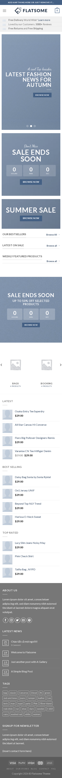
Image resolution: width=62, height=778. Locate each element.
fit (41, 692)
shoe (24, 708)
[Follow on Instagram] (11, 620)
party (28, 703)
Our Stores (22, 768)
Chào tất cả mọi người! (24, 641)
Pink (36, 703)
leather (41, 698)
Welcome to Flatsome (23, 652)
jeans (22, 698)
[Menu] (4, 11)
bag (5, 692)
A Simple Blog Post (22, 671)
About (10, 768)
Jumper (31, 698)
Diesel (34, 692)
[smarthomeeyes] (31, 10)
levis (5, 703)
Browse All (51, 234)
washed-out (16, 714)
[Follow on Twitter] (17, 620)
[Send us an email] (23, 620)
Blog (34, 768)
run (17, 708)
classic (13, 692)
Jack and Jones (10, 698)
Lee (49, 698)
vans (5, 714)
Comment (16, 645)
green (47, 692)
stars (31, 708)
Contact (44, 768)
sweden (40, 708)
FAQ (53, 768)
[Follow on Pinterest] (29, 620)
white (27, 714)
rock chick (8, 708)
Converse (23, 692)
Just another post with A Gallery (29, 661)
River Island (46, 703)
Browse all (52, 245)
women (36, 714)
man (13, 703)
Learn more (44, 20)
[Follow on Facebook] (5, 620)
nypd (20, 703)
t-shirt (50, 708)
